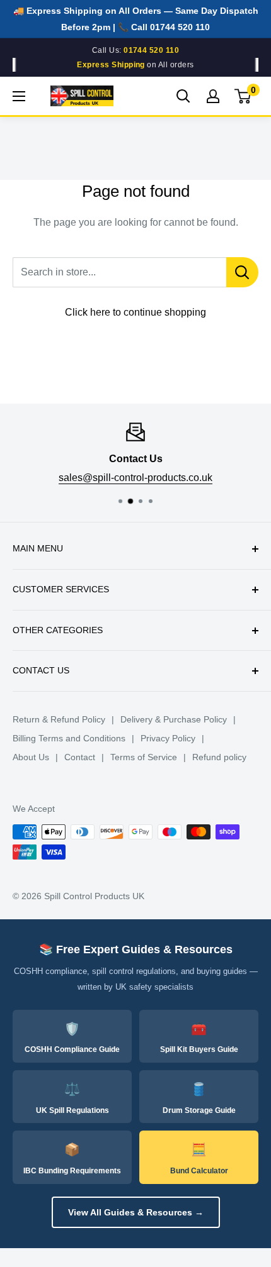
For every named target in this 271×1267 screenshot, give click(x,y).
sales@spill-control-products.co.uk (135, 477)
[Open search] (183, 96)
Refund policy (219, 757)
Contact (79, 757)
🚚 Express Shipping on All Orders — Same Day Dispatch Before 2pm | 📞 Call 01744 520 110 (135, 19)
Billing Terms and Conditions (69, 738)
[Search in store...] (242, 272)
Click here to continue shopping (135, 312)
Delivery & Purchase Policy (173, 719)
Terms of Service (143, 757)
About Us (31, 757)
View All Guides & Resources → (136, 1212)
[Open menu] (19, 96)
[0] (243, 96)
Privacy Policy (168, 738)
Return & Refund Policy (59, 719)
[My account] (213, 96)
